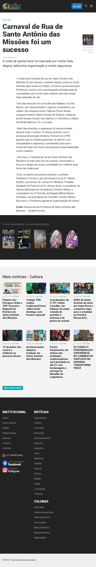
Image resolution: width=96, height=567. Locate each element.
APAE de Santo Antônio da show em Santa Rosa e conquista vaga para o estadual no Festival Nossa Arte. (83, 308)
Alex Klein (39, 507)
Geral (36, 453)
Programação (9, 433)
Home (5, 417)
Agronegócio (40, 417)
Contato (6, 448)
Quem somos (9, 422)
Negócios (39, 458)
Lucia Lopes (40, 522)
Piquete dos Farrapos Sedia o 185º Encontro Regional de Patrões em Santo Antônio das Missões (12, 308)
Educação (39, 433)
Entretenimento (42, 438)
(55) (14, 455)
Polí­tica (38, 473)
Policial (37, 468)
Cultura (38, 422)
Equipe (5, 428)
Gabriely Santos (42, 517)
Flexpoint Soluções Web (92, 560)
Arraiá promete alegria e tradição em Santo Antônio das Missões (35, 353)
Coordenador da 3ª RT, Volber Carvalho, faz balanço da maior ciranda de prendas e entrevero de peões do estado (60, 310)
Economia (39, 428)
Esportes (38, 448)
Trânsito (38, 494)
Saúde (37, 483)
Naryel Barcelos (42, 532)
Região (37, 478)
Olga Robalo (40, 537)
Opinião (38, 463)
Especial (38, 443)
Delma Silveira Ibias (44, 512)
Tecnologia (39, 489)
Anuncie (6, 443)
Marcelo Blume (41, 527)
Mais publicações (13, 388)
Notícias (6, 438)
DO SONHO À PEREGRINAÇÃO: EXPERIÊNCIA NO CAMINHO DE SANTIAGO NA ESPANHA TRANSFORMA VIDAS (84, 357)
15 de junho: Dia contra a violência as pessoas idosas (11, 352)
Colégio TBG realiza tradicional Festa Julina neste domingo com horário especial (36, 307)
